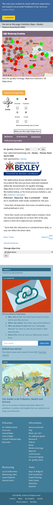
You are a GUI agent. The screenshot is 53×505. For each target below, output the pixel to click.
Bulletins (8, 136)
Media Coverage (36, 448)
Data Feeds (34, 480)
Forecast (6, 430)
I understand (9, 17)
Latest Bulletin (8, 477)
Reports (45, 237)
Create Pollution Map (11, 439)
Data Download (35, 474)
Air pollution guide (37, 436)
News (31, 445)
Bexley (24, 158)
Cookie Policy (8, 9)
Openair (32, 486)
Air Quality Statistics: (14, 149)
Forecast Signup (36, 457)
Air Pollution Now (9, 427)
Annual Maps (7, 433)
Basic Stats (9, 237)
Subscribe (44, 343)
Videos (32, 442)
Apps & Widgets (36, 471)
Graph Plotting (35, 477)
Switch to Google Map (13, 92)
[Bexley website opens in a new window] (22, 167)
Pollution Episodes (13, 140)
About (20, 498)
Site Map (33, 502)
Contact (12, 498)
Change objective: (12, 248)
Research (33, 439)
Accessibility (29, 498)
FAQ (30, 430)
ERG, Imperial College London (29, 495)
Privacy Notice (22, 502)
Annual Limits (8, 480)
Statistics (33, 483)
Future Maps (7, 436)
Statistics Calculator (16, 194)
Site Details (22, 136)
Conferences (34, 454)
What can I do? (35, 433)
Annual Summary (11, 243)
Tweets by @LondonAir (12, 272)
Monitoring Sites (9, 474)
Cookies (40, 498)
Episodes (6, 442)
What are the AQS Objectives (27, 131)
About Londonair (36, 427)
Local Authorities (9, 471)
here (10, 337)
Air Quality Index (36, 460)
